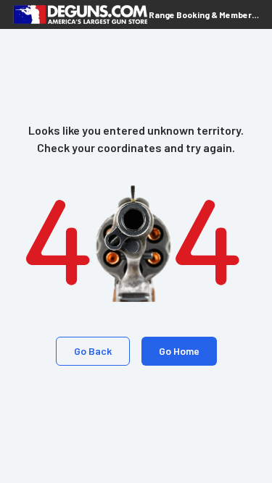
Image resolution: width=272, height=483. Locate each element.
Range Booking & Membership (204, 14)
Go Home (179, 351)
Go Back (93, 351)
